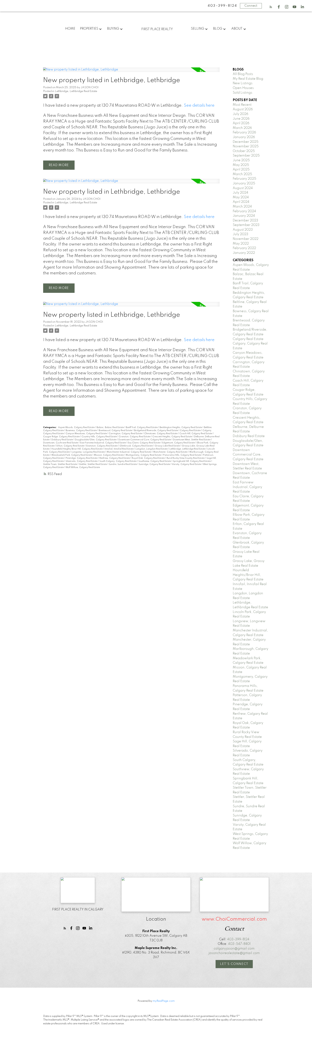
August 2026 (243, 109)
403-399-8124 (238, 939)
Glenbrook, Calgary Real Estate (136, 446)
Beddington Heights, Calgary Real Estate (181, 427)
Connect (250, 5)
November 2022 (245, 239)
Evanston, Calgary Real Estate (102, 446)
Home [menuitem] (70, 28)
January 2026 (244, 137)
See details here (199, 106)
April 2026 (241, 123)
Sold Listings (242, 92)
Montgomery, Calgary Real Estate (144, 455)
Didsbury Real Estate (62, 440)
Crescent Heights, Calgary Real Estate (172, 437)
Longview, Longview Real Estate (88, 452)
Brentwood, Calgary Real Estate (116, 430)
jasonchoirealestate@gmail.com (234, 953)
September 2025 (246, 155)
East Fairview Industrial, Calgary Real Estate (103, 443)
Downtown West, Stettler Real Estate (192, 440)
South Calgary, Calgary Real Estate (118, 461)
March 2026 (242, 128)
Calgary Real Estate (190, 430)
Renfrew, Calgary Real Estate (114, 458)
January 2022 (244, 253)
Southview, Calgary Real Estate (155, 461)
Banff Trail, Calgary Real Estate (142, 427)
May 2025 (241, 165)
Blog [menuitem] (217, 28)
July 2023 (240, 234)
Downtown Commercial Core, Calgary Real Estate (145, 440)
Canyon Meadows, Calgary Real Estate (86, 434)
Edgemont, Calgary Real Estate (178, 443)
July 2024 (240, 192)
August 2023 (243, 229)
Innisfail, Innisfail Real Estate (119, 449)
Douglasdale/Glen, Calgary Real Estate (96, 440)
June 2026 (241, 118)
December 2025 (245, 142)
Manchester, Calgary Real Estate (170, 452)
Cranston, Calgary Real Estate (135, 437)
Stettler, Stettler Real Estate (93, 464)
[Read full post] (131, 71)
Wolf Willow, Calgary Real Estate (83, 467)
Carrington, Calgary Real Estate (126, 434)
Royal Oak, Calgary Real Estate (148, 458)
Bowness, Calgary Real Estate (81, 430)
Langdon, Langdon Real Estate (152, 449)
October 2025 (244, 151)
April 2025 (241, 169)
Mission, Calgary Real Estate (109, 455)
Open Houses (243, 88)
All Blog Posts (243, 74)
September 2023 (246, 225)
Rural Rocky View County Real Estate (186, 458)
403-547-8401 (239, 944)
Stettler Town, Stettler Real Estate (60, 464)
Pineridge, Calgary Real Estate (82, 458)
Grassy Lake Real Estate (167, 446)
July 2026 (240, 114)
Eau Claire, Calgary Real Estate (144, 443)
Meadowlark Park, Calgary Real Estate (71, 455)
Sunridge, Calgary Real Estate (155, 464)
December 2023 (245, 220)
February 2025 (244, 178)
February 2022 (244, 248)
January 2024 (244, 215)
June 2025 (241, 160)
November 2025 (246, 146)
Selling (197, 28)
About (236, 28)
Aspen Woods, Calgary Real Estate (76, 427)
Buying (113, 28)
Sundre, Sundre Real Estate (123, 464)
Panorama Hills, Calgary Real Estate (182, 455)
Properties (89, 28)
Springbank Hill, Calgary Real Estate (192, 461)
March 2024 (242, 206)
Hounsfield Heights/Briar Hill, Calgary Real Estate (77, 449)
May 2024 (241, 197)
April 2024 (241, 202)
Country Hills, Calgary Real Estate (99, 437)
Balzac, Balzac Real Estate (110, 427)
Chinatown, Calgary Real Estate (161, 434)
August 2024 (243, 188)
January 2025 (244, 183)
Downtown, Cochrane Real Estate (61, 443)
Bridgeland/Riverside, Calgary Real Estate (156, 430)
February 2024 (244, 211)
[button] (271, 7)
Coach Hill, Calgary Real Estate (196, 434)
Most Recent (242, 104)
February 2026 (244, 132)
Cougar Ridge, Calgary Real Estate (61, 437)
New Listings (242, 83)
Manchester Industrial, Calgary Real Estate (129, 452)
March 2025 (242, 174)
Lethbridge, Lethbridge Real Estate (76, 91)
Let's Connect (234, 964)
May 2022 (241, 243)
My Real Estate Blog (248, 78)
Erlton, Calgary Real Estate (71, 446)
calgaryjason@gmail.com (234, 948)
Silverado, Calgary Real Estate (82, 461)
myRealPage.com (164, 1001)
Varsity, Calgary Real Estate (187, 464)
